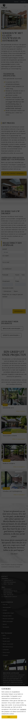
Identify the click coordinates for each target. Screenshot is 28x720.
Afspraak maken (7, 616)
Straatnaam (6, 281)
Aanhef (4, 249)
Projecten (7, 564)
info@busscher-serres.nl (10, 596)
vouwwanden (5, 64)
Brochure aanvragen (11, 328)
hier (3, 705)
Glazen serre (6, 638)
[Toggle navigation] (25, 6)
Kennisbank (6, 627)
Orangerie (5, 655)
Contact (5, 610)
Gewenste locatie (7, 288)
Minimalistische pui (8, 646)
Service (16, 1)
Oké (8, 717)
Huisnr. (17, 275)
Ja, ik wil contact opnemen (13, 173)
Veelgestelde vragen (8, 613)
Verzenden (18, 311)
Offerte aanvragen (11, 335)
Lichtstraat (6, 649)
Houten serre (6, 641)
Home (2, 564)
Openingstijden (7, 607)
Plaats (17, 281)
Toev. (23, 275)
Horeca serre (6, 652)
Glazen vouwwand (8, 644)
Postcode (5, 275)
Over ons (23, 1)
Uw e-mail (5, 262)
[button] (6, 20)
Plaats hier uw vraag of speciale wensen (12, 296)
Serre (4, 635)
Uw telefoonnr (7, 269)
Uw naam (5, 256)
